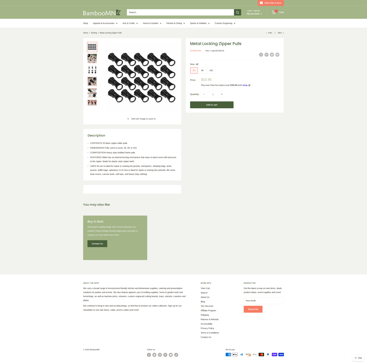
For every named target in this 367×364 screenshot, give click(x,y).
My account (253, 13)
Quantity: (194, 94)
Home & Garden (150, 23)
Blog (203, 301)
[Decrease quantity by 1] (204, 94)
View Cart (205, 288)
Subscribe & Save (272, 3)
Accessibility (206, 324)
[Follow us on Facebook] (149, 355)
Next (280, 33)
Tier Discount (207, 306)
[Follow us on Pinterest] (165, 355)
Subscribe (253, 309)
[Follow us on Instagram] (160, 355)
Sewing (94, 33)
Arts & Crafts (129, 23)
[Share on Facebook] (261, 54)
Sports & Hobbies (198, 23)
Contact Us (206, 337)
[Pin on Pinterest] (266, 54)
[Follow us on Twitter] (154, 355)
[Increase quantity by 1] (222, 94)
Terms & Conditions (210, 332)
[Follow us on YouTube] (171, 355)
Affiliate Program (208, 310)
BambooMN (195, 51)
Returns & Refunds (210, 319)
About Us (205, 297)
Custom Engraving (223, 23)
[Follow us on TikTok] (176, 355)
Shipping (205, 315)
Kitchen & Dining (174, 23)
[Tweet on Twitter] (272, 54)
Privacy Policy (207, 328)
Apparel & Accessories (103, 23)
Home (85, 33)
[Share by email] (277, 54)
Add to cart (211, 105)
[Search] (237, 12)
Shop (85, 23)
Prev (270, 33)
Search (204, 292)
